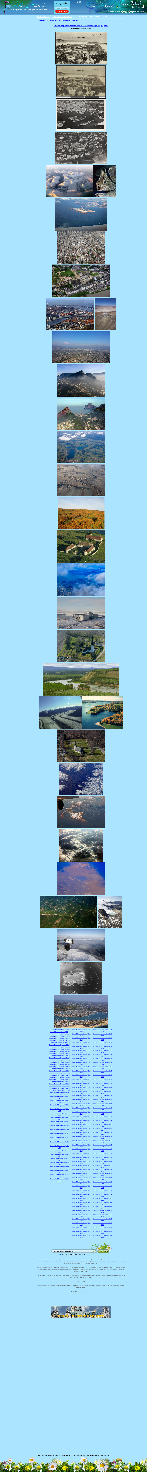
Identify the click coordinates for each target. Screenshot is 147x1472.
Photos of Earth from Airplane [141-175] (59, 1038)
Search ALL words (66, 1254)
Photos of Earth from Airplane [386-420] (59, 1053)
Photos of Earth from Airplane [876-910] (59, 1083)
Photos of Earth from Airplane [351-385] (59, 1051)
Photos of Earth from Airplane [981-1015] (59, 1090)
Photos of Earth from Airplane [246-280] (59, 1045)
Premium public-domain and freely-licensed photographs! (81, 26)
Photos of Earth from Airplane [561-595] (59, 1064)
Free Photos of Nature (62, 17)
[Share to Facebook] (77, 2)
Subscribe (62, 11)
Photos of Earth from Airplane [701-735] (59, 1073)
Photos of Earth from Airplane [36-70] (59, 1032)
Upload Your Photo (137, 12)
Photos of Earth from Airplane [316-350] (59, 1049)
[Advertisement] (17, 47)
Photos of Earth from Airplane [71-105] (59, 1034)
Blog (125, 12)
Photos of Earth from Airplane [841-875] (59, 1081)
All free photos (43, 17)
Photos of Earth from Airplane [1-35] (59, 1029)
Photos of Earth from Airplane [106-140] (59, 1036)
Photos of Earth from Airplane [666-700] (59, 1070)
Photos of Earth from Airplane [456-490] (59, 1058)
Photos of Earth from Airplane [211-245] (59, 1042)
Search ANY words (79, 1254)
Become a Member (114, 12)
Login (133, 7)
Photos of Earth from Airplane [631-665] (59, 1068)
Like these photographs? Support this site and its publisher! (57, 20)
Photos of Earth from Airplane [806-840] (59, 1079)
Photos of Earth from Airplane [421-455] (59, 1055)
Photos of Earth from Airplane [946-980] (59, 1088)
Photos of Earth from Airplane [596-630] (59, 1066)
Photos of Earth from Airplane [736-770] (59, 1075)
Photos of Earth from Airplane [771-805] (59, 1077)
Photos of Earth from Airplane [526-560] (59, 1062)
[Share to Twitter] (80, 2)
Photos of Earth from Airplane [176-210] (59, 1040)
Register (141, 7)
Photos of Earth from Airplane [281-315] (59, 1047)
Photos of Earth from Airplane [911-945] (59, 1086)
